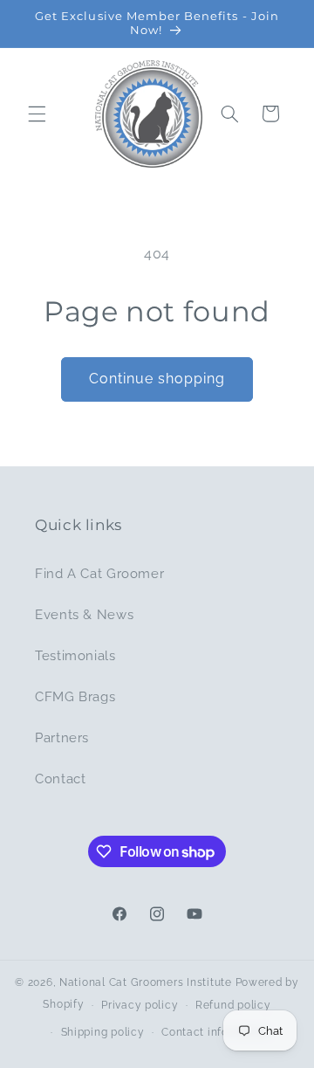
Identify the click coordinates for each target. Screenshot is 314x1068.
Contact (60, 778)
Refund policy (233, 1005)
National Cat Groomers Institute (145, 982)
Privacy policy (139, 1005)
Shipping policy (103, 1032)
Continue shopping (157, 378)
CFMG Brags (75, 696)
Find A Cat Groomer (99, 573)
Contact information (215, 1032)
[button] (37, 113)
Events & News (84, 614)
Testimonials (75, 655)
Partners (62, 737)
